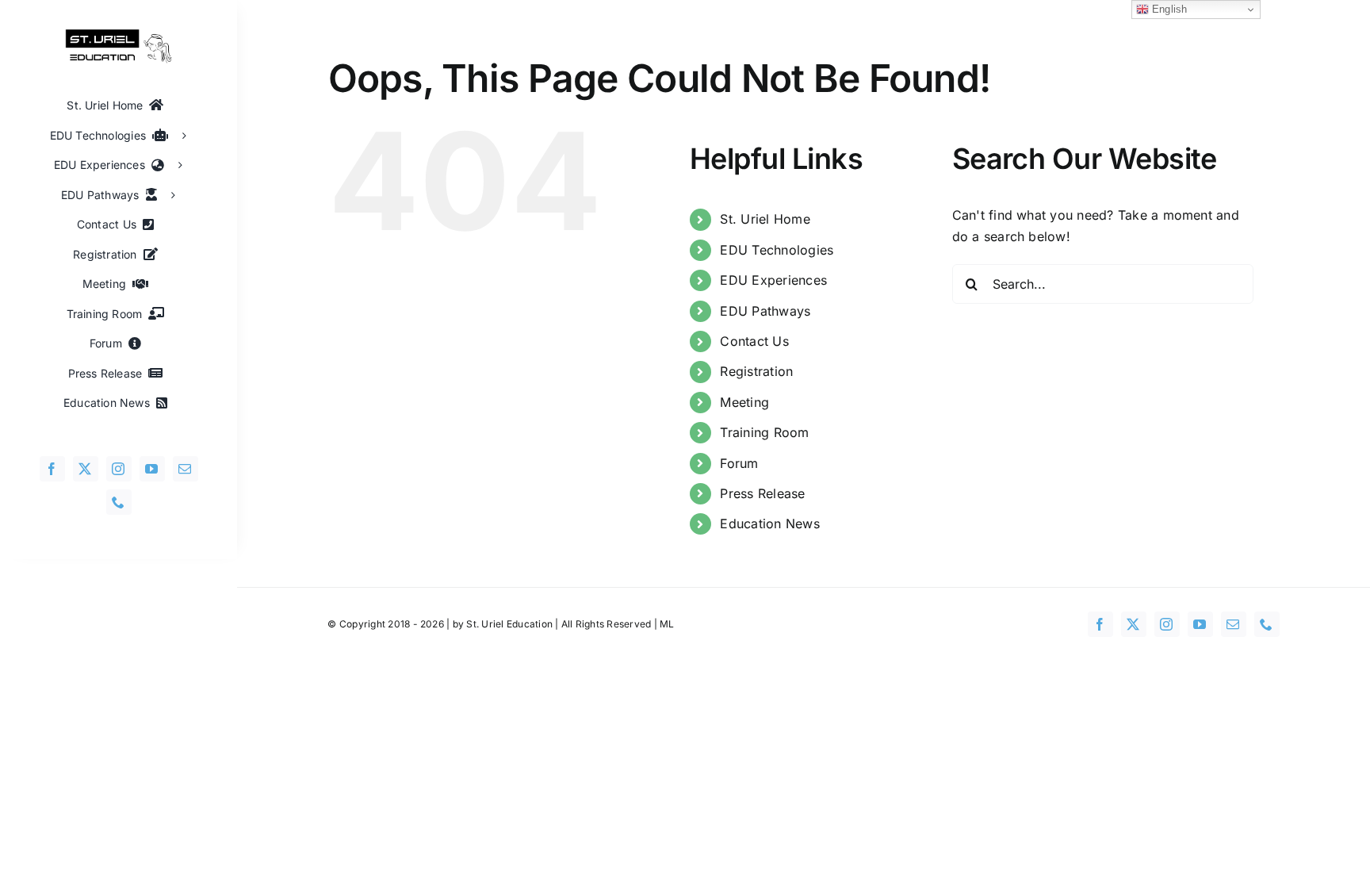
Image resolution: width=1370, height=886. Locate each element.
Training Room (764, 432)
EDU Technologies (776, 250)
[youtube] (152, 468)
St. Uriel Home (764, 219)
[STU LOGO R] (119, 35)
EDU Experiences (773, 280)
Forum (739, 463)
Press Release (762, 493)
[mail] (185, 468)
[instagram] (119, 468)
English (1168, 9)
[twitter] (85, 468)
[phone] (119, 502)
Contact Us (754, 341)
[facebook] (52, 468)
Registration (756, 371)
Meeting (744, 402)
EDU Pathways (765, 311)
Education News (769, 523)
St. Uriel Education (509, 624)
